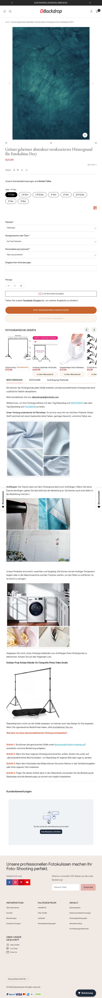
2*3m (66, 194)
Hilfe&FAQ (42, 908)
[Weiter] (95, 143)
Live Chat (14, 949)
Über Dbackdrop (12, 908)
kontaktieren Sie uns (63, 727)
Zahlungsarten (74, 908)
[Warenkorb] (97, 11)
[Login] (91, 11)
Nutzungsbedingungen (78, 918)
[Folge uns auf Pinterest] (21, 882)
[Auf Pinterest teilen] (17, 170)
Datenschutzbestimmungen (80, 913)
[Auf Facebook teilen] (14, 170)
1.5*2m (25, 194)
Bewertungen (11, 918)
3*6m (23, 201)
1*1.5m (11, 194)
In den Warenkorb (45, 374)
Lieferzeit (41, 918)
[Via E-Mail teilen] (26, 170)
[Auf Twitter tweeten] (22, 170)
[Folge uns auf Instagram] (15, 882)
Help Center (15, 945)
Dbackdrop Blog (75, 923)
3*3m (10, 201)
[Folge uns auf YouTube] (27, 882)
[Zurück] (6, 143)
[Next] (94, 329)
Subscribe (88, 887)
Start (7, 22)
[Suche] (10, 11)
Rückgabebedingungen (47, 923)
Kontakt (9, 913)
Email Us (13, 952)
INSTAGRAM (77, 403)
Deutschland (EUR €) (17, 979)
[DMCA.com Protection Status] (38, 994)
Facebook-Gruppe (13, 923)
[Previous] (86, 329)
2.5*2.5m (80, 194)
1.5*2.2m (39, 194)
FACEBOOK (30, 406)
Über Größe (42, 913)
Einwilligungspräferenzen (79, 929)
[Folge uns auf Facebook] (9, 882)
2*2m (53, 194)
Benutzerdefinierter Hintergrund (70, 744)
